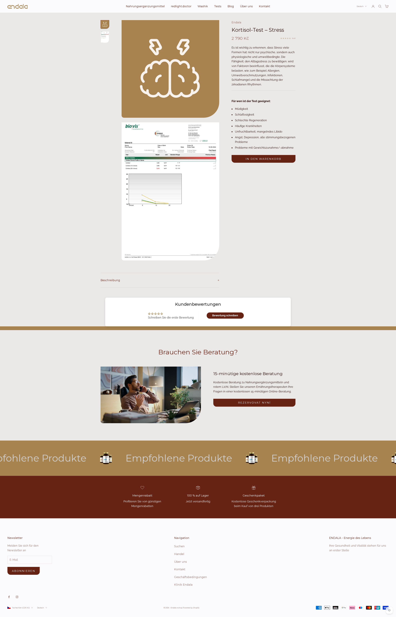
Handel (179, 554)
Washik (203, 6)
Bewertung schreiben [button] (225, 315)
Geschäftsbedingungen (190, 577)
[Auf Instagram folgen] (17, 596)
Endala (236, 22)
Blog (231, 6)
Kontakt (264, 6)
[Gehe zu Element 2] (105, 37)
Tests (217, 6)
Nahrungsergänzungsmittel (145, 6)
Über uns (246, 6)
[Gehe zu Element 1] (105, 24)
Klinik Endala (183, 584)
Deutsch (360, 6)
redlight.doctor (181, 6)
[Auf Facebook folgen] (9, 596)
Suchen (179, 546)
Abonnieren (23, 570)
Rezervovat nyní (254, 402)
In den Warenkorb (264, 158)
